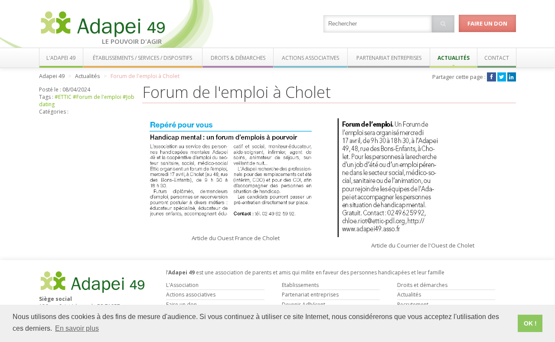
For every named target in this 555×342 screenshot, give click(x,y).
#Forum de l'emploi (97, 97)
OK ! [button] (530, 323)
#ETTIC (63, 97)
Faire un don (487, 23)
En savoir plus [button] (77, 328)
